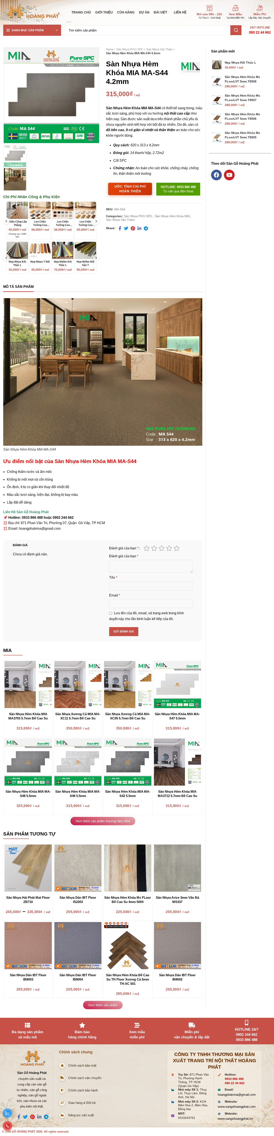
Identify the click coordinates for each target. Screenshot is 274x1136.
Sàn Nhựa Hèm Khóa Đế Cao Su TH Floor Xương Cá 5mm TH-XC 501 (127, 979)
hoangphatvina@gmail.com (237, 1094)
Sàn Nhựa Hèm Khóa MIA (172, 216)
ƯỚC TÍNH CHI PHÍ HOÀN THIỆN (130, 189)
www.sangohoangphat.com (237, 1106)
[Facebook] (216, 175)
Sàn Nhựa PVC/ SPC (129, 49)
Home (109, 49)
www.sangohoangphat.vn (235, 1118)
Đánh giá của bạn (123, 548)
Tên (113, 577)
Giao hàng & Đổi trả (81, 1103)
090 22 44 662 (260, 32)
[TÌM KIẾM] (235, 30)
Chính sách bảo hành (83, 1090)
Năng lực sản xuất (81, 1115)
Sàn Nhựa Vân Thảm (159, 49)
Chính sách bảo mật (82, 1065)
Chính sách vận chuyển (84, 1078)
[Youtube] (229, 175)
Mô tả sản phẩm (18, 286)
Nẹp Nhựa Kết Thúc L (240, 62)
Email (114, 595)
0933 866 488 (234, 1079)
